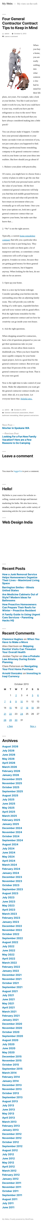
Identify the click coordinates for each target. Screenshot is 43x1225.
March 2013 (9, 1121)
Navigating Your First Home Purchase (20, 668)
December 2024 (12, 828)
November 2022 (12, 930)
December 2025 (12, 779)
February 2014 (11, 1076)
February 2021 (11, 1015)
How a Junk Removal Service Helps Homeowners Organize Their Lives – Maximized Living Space (20, 579)
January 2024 (10, 872)
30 (16, 720)
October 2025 (10, 787)
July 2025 (8, 799)
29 (10, 720)
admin (7, 34)
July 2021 (8, 995)
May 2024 (8, 856)
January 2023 (10, 921)
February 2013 (11, 1125)
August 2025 (10, 795)
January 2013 (10, 1129)
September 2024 (12, 840)
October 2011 (10, 1191)
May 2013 (8, 1113)
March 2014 (9, 1072)
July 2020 (8, 1044)
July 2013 (8, 1105)
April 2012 (8, 1166)
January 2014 (10, 1080)
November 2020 (12, 1027)
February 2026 (11, 771)
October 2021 (10, 983)
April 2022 (8, 958)
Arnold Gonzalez (12, 673)
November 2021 (12, 979)
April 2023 (8, 909)
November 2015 (12, 1060)
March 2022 (9, 962)
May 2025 (8, 807)
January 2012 (10, 1178)
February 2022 (11, 966)
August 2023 (10, 893)
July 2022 (8, 946)
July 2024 (8, 848)
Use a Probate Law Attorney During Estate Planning (21, 659)
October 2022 (10, 934)
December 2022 (12, 925)
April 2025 (8, 811)
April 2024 (8, 860)
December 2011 (11, 1182)
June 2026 (8, 754)
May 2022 (8, 954)
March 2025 (9, 815)
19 (32, 707)
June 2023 (8, 901)
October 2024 (10, 836)
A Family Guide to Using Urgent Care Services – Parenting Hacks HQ (21, 617)
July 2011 (8, 1203)
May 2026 (8, 758)
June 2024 (8, 852)
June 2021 (8, 999)
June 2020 (8, 1048)
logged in (18, 471)
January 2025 (10, 824)
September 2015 (12, 1068)
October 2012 (10, 1142)
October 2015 (10, 1064)
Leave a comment (11, 36)
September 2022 (12, 938)
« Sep (10, 726)
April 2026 (8, 762)
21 (5, 714)
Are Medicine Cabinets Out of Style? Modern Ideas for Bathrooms (20, 597)
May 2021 (8, 1003)
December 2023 (12, 876)
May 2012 (8, 1162)
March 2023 (9, 913)
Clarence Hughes (12, 639)
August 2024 (10, 844)
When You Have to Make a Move (20, 641)
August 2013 (10, 1101)
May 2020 (8, 1052)
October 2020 (10, 1032)
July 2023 (8, 897)
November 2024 (12, 832)
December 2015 (12, 1056)
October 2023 (10, 885)
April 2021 (8, 1007)
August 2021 (10, 991)
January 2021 (10, 1019)
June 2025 (8, 803)
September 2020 (12, 1036)
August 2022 (10, 942)
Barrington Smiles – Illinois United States (18, 589)
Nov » (33, 726)
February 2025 (11, 819)
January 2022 (10, 970)
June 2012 (8, 1158)
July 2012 (8, 1154)
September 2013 (12, 1097)
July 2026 (8, 750)
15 (10, 707)
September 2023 (12, 889)
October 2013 (10, 1093)
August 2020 (10, 1040)
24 (21, 714)
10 (21, 701)
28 (5, 720)
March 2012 (9, 1170)
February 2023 (11, 917)
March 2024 (9, 864)
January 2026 (10, 775)
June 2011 (8, 1207)
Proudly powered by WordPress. (22, 1219)
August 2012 (10, 1150)
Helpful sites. (26, 398)
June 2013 (8, 1109)
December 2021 (12, 974)
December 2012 (12, 1133)
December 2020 (12, 1023)
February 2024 (11, 868)
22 (10, 714)
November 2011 (11, 1187)
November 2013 (12, 1089)
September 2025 (12, 791)
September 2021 (12, 987)
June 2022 (8, 950)
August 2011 (9, 1199)
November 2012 (12, 1137)
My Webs (7, 3)
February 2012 (11, 1174)
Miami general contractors (29, 415)
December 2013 (12, 1085)
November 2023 (12, 881)
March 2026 (9, 766)
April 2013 (8, 1117)
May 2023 (8, 905)
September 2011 (12, 1195)
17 (21, 707)
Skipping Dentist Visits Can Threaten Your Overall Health (19, 649)
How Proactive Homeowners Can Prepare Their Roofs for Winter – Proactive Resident (19, 607)
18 (27, 707)
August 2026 (10, 746)
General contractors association (16, 413)
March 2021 (9, 1011)
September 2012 (12, 1146)
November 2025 (12, 783)
